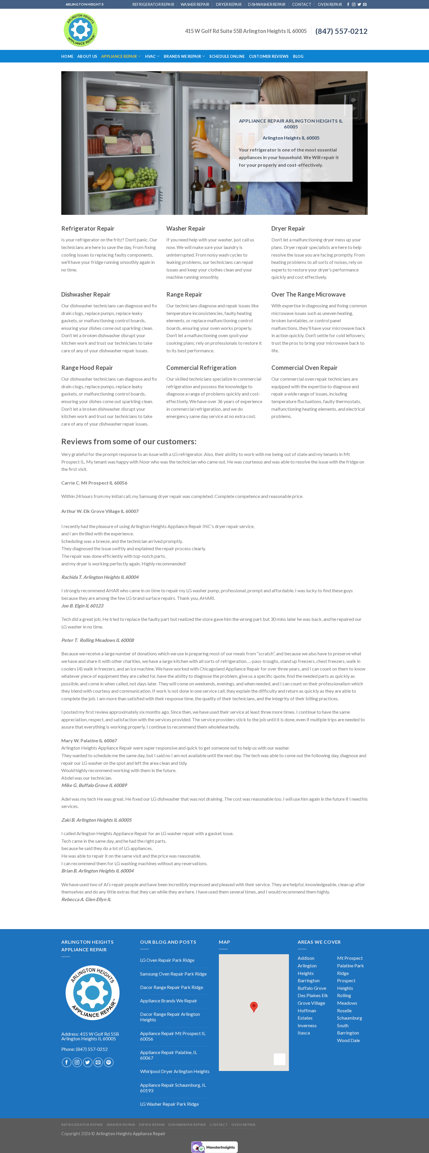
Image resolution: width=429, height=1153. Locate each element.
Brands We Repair (182, 56)
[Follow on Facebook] (348, 5)
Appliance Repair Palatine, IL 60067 (168, 1054)
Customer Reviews (269, 56)
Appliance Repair (119, 56)
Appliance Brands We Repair (168, 1000)
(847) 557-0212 (341, 31)
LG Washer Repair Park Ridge (169, 1104)
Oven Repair (330, 4)
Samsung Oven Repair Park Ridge (173, 973)
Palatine (345, 965)
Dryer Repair (229, 4)
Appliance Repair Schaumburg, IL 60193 (173, 1087)
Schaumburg (349, 1017)
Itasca (304, 1032)
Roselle (344, 1010)
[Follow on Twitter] (359, 5)
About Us (87, 56)
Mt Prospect (350, 958)
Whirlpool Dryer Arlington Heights (175, 1071)
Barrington (309, 980)
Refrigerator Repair (153, 4)
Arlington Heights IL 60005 (291, 137)
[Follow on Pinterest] (109, 1062)
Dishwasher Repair (266, 4)
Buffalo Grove (312, 988)
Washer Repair (195, 4)
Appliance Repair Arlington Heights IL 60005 (291, 123)
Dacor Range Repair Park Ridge (171, 987)
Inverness (307, 1025)
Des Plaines (309, 995)
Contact (301, 4)
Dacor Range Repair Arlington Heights (170, 1016)
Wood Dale (348, 1040)
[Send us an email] (365, 5)
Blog (298, 56)
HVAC (150, 56)
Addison (306, 958)
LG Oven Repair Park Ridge (167, 960)
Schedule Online (227, 56)
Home (67, 56)
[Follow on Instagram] (353, 5)
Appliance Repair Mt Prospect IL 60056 (172, 1035)
